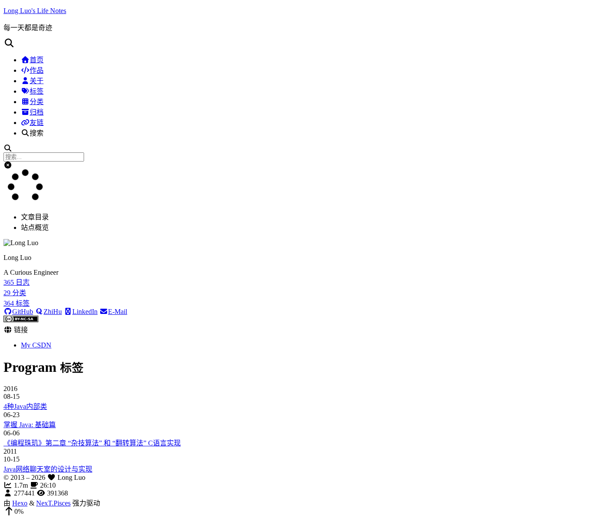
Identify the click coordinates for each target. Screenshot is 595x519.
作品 (37, 70)
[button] (297, 43)
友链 (37, 122)
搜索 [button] (37, 133)
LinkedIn (85, 311)
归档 (37, 112)
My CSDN (36, 345)
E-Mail (117, 311)
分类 (37, 101)
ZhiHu (53, 311)
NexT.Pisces (53, 503)
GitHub (22, 311)
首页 (37, 60)
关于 (37, 80)
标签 (37, 91)
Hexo (19, 503)
